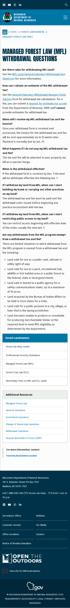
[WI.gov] (35, 586)
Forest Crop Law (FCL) (17, 372)
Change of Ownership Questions (22, 424)
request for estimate (48, 103)
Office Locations (10, 534)
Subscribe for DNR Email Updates (25, 571)
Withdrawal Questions (17, 431)
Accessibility (29, 599)
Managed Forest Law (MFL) (17, 36)
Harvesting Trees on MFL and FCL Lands (26, 381)
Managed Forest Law (16, 403)
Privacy (49, 599)
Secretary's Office (11, 515)
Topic (14, 32)
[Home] (19, 17)
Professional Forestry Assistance (23, 355)
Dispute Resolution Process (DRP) (24, 438)
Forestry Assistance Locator (21, 455)
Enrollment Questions (17, 417)
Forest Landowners (32, 32)
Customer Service (11, 525)
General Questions (15, 410)
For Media (41, 525)
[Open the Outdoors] (22, 558)
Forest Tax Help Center (18, 346)
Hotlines (40, 515)
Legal (40, 599)
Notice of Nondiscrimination (16, 543)
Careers (40, 534)
